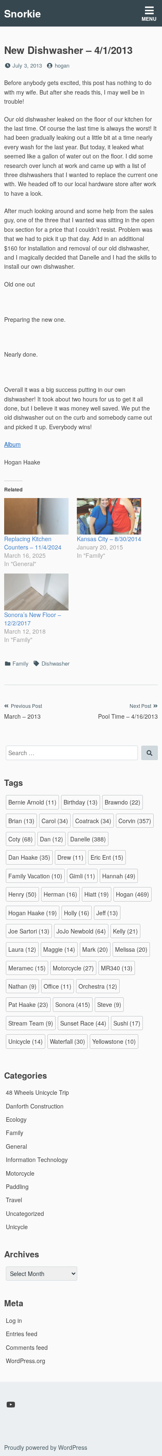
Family (20, 663)
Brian (21, 821)
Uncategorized (25, 1213)
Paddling (17, 1186)
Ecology (16, 1119)
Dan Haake (29, 857)
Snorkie (22, 13)
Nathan (22, 986)
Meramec (27, 968)
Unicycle (25, 1041)
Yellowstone (114, 1041)
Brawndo (122, 802)
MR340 (117, 968)
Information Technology (37, 1159)
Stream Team (30, 1023)
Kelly (125, 931)
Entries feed (21, 1334)
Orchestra (98, 986)
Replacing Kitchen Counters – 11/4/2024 (32, 543)
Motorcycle (73, 968)
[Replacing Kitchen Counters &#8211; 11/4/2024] (36, 516)
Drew (70, 857)
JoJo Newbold (81, 931)
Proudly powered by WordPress (45, 1447)
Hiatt (96, 894)
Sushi (126, 1023)
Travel (14, 1200)
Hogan (132, 894)
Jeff (107, 913)
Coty (20, 839)
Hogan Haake (32, 913)
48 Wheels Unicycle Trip (37, 1092)
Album (12, 444)
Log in (14, 1320)
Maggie (59, 949)
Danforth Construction (35, 1106)
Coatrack (93, 821)
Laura (22, 949)
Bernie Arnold (32, 802)
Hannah (118, 876)
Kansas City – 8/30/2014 (109, 539)
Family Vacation (35, 876)
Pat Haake (28, 1004)
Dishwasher (55, 663)
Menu (149, 18)
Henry (22, 894)
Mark (95, 949)
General (16, 1146)
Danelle (88, 839)
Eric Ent (107, 857)
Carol (55, 821)
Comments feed (27, 1347)
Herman (60, 894)
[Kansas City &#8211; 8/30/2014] (109, 516)
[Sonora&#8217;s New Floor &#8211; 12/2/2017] (36, 592)
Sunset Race (83, 1023)
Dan (51, 839)
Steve (109, 1004)
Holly (76, 913)
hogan (62, 65)
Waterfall (67, 1041)
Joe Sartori (28, 931)
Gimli (82, 876)
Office (57, 986)
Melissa (131, 949)
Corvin (134, 821)
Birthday (81, 802)
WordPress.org (25, 1360)
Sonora (72, 1004)
